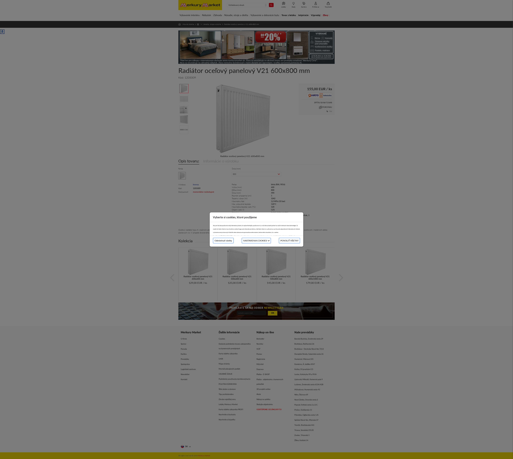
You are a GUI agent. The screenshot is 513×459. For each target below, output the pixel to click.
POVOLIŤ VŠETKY (289, 240)
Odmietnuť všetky (223, 240)
